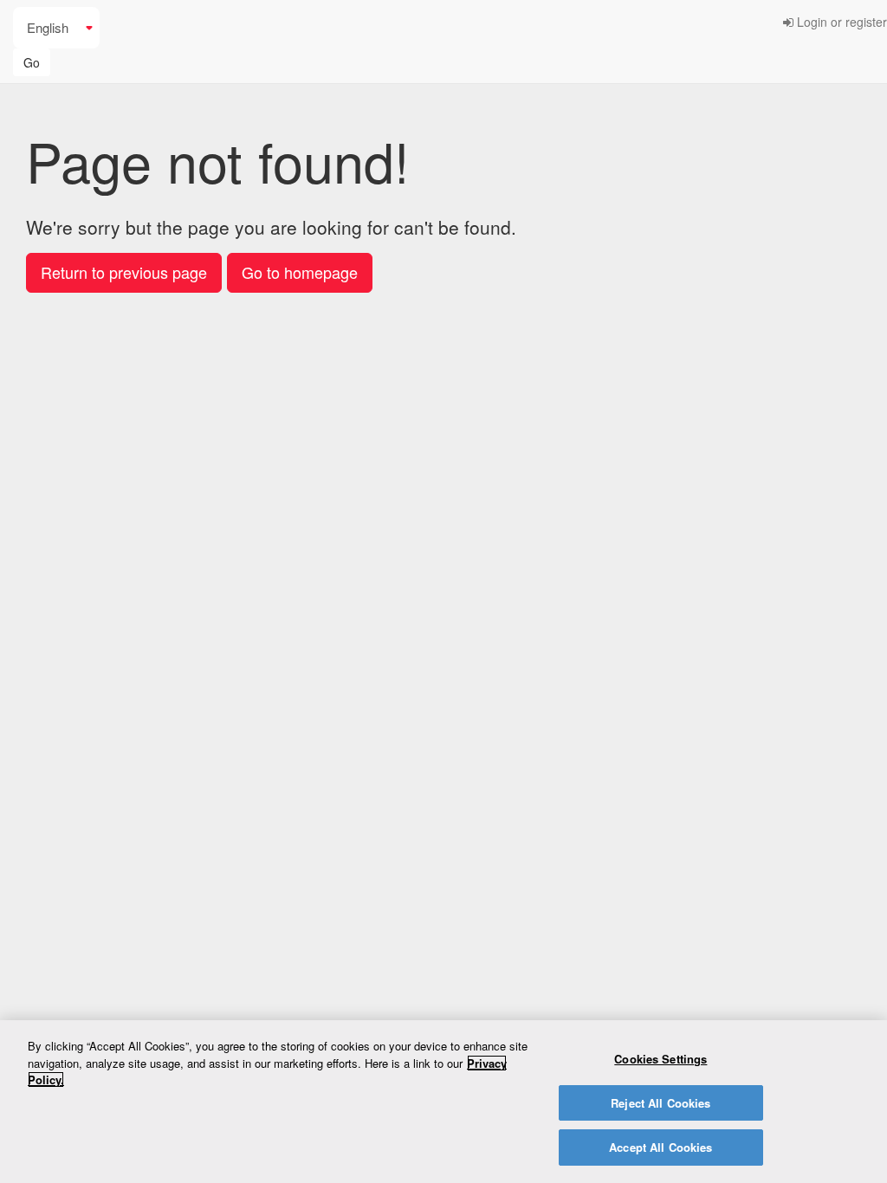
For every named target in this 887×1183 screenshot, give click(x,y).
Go (31, 62)
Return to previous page (124, 272)
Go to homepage (300, 272)
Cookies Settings (660, 1058)
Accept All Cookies (660, 1147)
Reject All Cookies (660, 1103)
